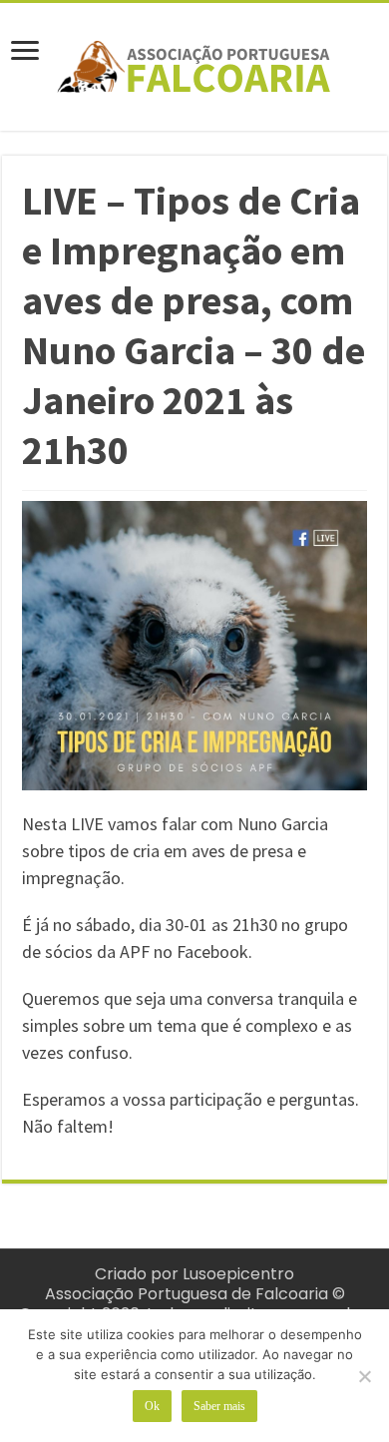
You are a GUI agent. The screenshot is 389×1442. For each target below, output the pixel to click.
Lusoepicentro (238, 1273)
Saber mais (219, 1406)
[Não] (364, 1376)
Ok (152, 1406)
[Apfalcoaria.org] (194, 63)
